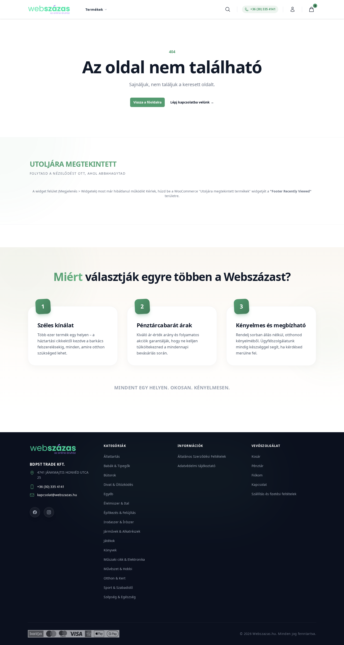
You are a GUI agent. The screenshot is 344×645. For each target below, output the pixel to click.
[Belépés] (292, 9)
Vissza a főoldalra (147, 102)
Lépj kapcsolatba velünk (192, 102)
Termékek (94, 9)
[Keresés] (227, 9)
